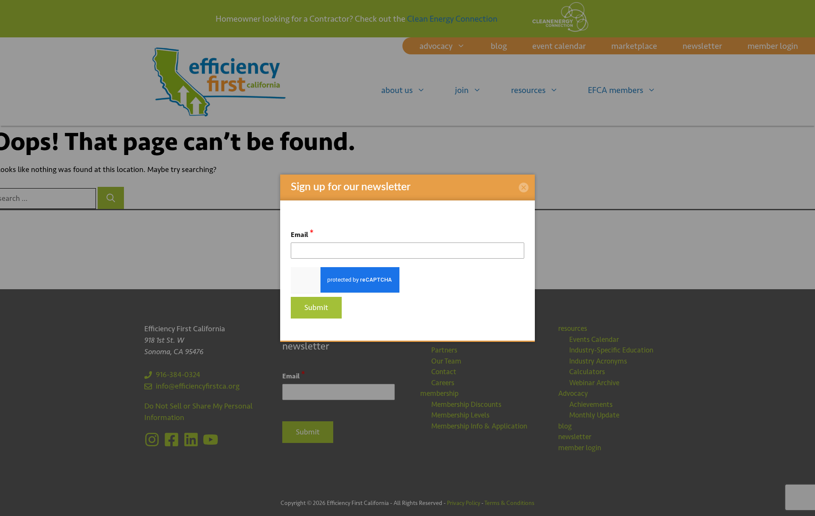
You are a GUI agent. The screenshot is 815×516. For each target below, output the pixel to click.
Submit (316, 307)
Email (302, 233)
